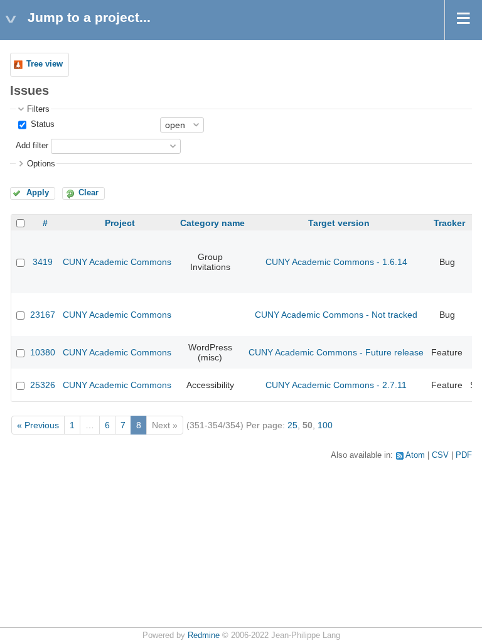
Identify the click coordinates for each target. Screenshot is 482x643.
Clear (88, 192)
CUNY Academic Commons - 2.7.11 (336, 385)
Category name (212, 223)
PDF (464, 455)
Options (41, 163)
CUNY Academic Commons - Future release (336, 352)
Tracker (449, 223)
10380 (42, 352)
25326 (42, 385)
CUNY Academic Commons (117, 262)
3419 (43, 262)
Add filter (32, 145)
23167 (42, 315)
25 (292, 425)
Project (120, 223)
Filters (38, 109)
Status (41, 124)
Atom (415, 455)
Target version (339, 223)
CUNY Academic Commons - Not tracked (336, 315)
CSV (440, 455)
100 (325, 425)
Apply (37, 192)
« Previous (38, 425)
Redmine (204, 635)
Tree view (44, 64)
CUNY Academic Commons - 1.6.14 (336, 262)
